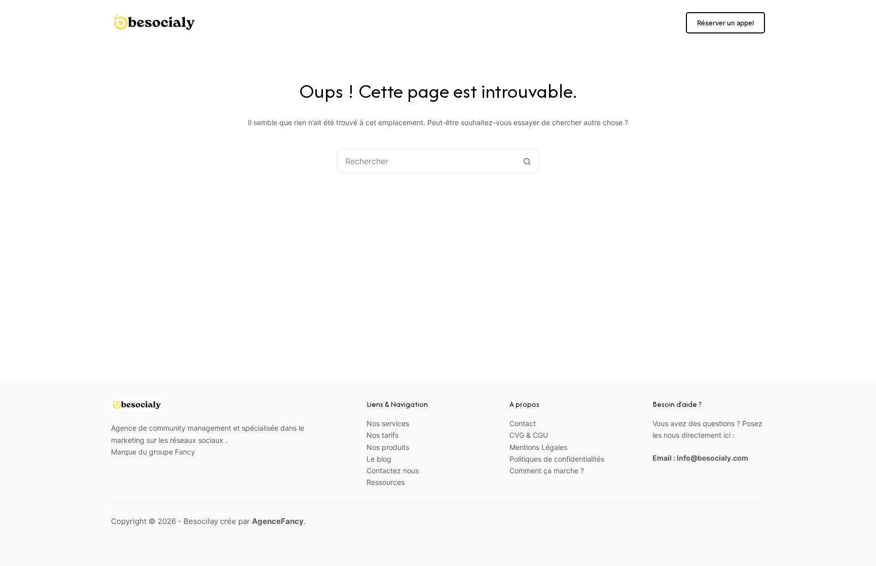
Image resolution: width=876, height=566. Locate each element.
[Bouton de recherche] (526, 161)
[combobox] (426, 161)
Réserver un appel (725, 23)
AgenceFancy (278, 521)
